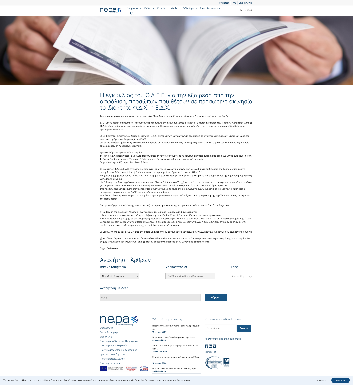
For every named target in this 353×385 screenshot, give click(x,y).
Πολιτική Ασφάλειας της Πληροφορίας (119, 341)
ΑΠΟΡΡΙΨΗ (321, 380)
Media (174, 8)
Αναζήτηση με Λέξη (114, 288)
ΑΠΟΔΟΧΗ (340, 380)
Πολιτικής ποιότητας (110, 363)
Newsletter (223, 2)
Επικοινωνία (245, 2)
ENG (249, 10)
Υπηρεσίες (133, 8)
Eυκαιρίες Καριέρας (210, 8)
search (132, 13)
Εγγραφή (244, 328)
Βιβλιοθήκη (188, 8)
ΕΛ (241, 10)
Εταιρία (161, 8)
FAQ (234, 2)
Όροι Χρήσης (106, 327)
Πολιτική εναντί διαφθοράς (113, 345)
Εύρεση (215, 297)
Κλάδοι (148, 8)
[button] (140, 8)
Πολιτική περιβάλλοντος (112, 358)
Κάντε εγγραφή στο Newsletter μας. (223, 319)
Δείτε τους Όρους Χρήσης (179, 380)
